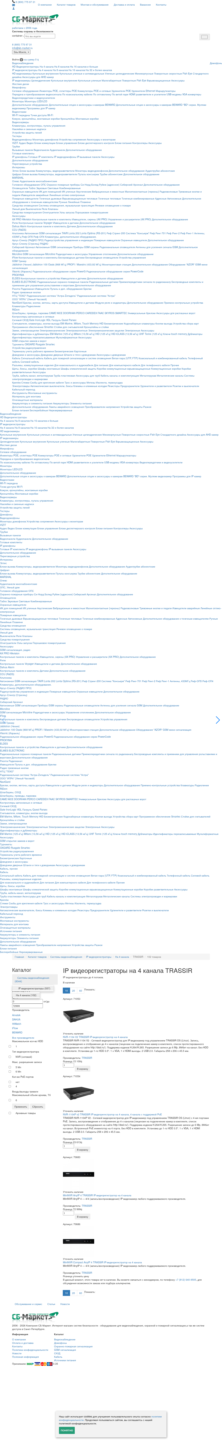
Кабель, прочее (9, 868)
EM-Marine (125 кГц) (61, 334)
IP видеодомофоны (65, 156)
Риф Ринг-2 (173, 233)
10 (66, 990)
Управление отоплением (102, 254)
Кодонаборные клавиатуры (139, 323)
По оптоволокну (102, 94)
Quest (65, 320)
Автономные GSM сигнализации (54, 247)
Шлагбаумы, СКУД (10, 792)
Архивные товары (26, 1113)
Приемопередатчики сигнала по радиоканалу (145, 281)
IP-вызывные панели (88, 156)
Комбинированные (70, 188)
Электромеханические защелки (106, 330)
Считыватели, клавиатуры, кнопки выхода (36, 323)
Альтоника (18, 233)
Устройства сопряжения (72, 139)
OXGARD (30, 344)
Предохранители (130, 386)
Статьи (51, 1304)
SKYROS (109, 313)
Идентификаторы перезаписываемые (33, 337)
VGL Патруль (53, 320)
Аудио (22, 143)
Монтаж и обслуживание (95, 4)
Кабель (16, 358)
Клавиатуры (19, 306)
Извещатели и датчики (66, 222)
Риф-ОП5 (27, 236)
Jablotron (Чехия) (22, 264)
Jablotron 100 (40, 264)
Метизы (91, 382)
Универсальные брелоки (142, 313)
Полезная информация (25, 1356)
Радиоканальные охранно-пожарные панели (62, 281)
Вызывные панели (22, 150)
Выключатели (33, 209)
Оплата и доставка (22, 1343)
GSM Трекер (19, 261)
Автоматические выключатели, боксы (51, 386)
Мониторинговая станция (116, 264)
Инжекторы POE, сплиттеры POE (58, 91)
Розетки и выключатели (186, 386)
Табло (32, 188)
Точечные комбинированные (138, 198)
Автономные (174, 198)
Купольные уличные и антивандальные (81, 73)
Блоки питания (123, 143)
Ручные (63, 202)
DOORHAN (69, 313)
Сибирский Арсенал (131, 184)
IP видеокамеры (21, 80)
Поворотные (129, 80)
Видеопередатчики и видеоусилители (33, 97)
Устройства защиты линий (27, 132)
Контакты (161, 4)
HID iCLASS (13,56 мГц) (124, 334)
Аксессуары (178, 80)
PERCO (80, 313)
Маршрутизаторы (166, 91)
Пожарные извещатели (25, 198)
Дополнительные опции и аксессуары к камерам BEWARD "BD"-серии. (156, 104)
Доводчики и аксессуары (26, 354)
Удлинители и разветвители (156, 386)
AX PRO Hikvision (22, 219)
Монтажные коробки (87, 118)
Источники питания (11, 931)
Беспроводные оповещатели (101, 257)
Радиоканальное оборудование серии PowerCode (114, 271)
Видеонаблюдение (22, 63)
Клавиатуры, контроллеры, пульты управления (38, 125)
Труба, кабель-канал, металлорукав (32, 375)
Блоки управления (66, 143)
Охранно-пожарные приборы (63, 184)
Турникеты (18, 344)
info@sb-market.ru (22, 48)
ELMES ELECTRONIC (24, 281)
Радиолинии (33, 306)
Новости (65, 1304)
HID (101, 323)
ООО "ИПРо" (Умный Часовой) (29, 299)
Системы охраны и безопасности (32, 31)
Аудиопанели (57, 150)
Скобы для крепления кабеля (47, 382)
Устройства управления (132, 257)
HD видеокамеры (22, 73)
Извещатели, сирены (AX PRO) (89, 219)
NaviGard (17, 302)
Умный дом (18, 209)
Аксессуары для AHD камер (38, 77)
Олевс (15, 181)
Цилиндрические (40, 80)
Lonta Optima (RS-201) (93, 233)
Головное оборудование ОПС (29, 184)
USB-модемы (174, 94)
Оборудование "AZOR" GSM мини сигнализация (163, 729)
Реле (44, 209)
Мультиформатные (67, 337)
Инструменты (19, 393)
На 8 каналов (61, 66)
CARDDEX (91, 313)
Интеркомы (18, 167)
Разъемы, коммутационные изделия (33, 365)
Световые (53, 188)
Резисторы (114, 386)
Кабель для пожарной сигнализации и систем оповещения (77, 358)
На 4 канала (47, 66)
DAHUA (16, 1019)
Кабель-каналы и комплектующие (120, 375)
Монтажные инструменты (42, 393)
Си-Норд (86, 184)
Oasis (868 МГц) (57, 264)
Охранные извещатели (25, 191)
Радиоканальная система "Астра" (96, 295)
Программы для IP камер (41, 108)
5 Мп (18, 1067)
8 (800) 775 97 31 (25, 2)
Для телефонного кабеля (155, 365)
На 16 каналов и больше (84, 66)
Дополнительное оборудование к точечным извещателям (176, 618)
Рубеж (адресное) (109, 184)
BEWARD (17, 1032)
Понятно (67, 1430)
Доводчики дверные (52, 354)
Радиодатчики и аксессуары (72, 254)
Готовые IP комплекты (40, 156)
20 (73, 990)
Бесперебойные (39, 410)
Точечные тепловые (109, 198)
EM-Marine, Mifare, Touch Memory (79, 323)
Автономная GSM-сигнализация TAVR (46, 233)
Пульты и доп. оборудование (66, 288)
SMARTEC (121, 313)
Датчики (71, 226)
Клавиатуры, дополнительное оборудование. (71, 236)
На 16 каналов (77, 70)
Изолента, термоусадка (109, 382)
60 (80, 990)
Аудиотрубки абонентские (160, 170)
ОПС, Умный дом (10, 587)
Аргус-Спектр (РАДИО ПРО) (28, 240)
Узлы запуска (66, 212)
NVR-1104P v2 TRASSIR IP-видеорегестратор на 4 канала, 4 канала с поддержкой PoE (112, 1114)
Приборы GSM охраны (86, 247)
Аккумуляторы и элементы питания (32, 403)
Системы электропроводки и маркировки (154, 896)
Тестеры (17, 136)
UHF (141, 334)
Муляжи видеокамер (160, 476)
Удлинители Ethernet (143, 91)
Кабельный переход (23, 389)
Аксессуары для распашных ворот (175, 313)
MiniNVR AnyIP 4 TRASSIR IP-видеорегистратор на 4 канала (97, 1195)
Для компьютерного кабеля (124, 365)
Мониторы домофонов (45, 139)
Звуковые (41, 188)
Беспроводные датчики (71, 257)
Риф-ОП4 (38, 236)
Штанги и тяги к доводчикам (80, 354)
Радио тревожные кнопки (26, 292)
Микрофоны (19, 87)
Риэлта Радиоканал (23, 288)
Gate (32, 320)
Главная (19, 956)
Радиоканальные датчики (103, 281)
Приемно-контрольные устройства (183, 302)
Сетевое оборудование (25, 91)
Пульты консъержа (88, 174)
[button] (218, 720)
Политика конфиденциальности (30, 1349)
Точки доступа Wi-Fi (42, 115)
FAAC (101, 313)
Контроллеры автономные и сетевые (33, 316)
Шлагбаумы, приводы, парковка (30, 313)
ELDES (16, 278)
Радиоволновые (169, 191)
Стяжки (25, 382)
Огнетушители (50, 212)
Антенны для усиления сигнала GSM (157, 247)
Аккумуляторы (61, 403)
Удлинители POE (121, 91)
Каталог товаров (66, 4)
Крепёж (16, 382)
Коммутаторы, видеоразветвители (55, 170)
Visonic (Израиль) (22, 271)
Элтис (15, 170)
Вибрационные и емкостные (108, 191)
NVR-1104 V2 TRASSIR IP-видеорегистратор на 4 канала (95, 1037)
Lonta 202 (74, 233)
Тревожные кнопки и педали (155, 608)
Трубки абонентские (111, 174)
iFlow (15, 257)
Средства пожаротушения (27, 212)
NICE (59, 313)
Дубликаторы (195, 334)
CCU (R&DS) (19, 229)
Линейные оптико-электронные (67, 195)
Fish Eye (187, 73)
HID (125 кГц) (103, 334)
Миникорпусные (144, 73)
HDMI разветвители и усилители (147, 94)
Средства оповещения (25, 205)
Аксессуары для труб (88, 375)
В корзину (82, 1068)
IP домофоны (20, 156)
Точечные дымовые (50, 198)
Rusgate (40, 344)
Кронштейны (68, 118)
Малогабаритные (111, 80)
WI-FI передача (21, 115)
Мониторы (18, 101)
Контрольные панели (31, 222)
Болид (94, 184)
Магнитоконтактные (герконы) (142, 191)
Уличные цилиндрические (119, 73)
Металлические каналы (170, 375)
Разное (147, 406)
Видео (30, 143)
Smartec (50, 344)
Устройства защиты (132, 406)
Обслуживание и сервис (28, 1304)
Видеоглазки (19, 111)
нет (17, 1082)
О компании (45, 4)
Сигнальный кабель (32, 358)
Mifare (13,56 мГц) (84, 334)
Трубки (16, 146)
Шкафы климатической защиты (78, 368)
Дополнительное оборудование (30, 104)
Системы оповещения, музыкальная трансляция (66, 205)
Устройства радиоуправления (29, 347)
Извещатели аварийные (35, 195)
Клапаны (53, 209)
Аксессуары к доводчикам (111, 354)
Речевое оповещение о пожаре (113, 205)
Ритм (15, 222)
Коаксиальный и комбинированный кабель (163, 358)
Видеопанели (41, 150)
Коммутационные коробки (166, 368)
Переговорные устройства (27, 163)
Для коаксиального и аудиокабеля (73, 365)
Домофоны (6, 514)
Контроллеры (140, 143)
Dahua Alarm (19, 226)
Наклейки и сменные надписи (29, 129)
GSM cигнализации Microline (39, 254)
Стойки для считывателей (68, 327)
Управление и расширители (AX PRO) (129, 219)
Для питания (101, 365)
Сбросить (37, 1106)
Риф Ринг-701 (158, 233)
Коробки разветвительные (158, 889)
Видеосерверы (20, 122)
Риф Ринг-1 (187, 233)
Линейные (74, 202)
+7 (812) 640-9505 (186, 1279)
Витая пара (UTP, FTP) (125, 358)
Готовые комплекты (23, 153)
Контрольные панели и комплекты (51, 219)
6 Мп (18, 1071)
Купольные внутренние (45, 73)
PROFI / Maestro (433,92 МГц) (84, 264)
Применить (20, 1106)
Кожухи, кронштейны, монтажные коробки (36, 118)
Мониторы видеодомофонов (91, 170)
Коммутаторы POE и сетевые (94, 91)
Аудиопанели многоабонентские (38, 181)
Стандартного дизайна (173, 434)
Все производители (23, 1037)
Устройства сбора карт (186, 323)
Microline (17, 254)
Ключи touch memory (175, 334)
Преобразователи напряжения (102, 406)
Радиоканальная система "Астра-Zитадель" (51, 295)
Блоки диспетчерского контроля (96, 143)
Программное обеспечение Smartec (32, 327)
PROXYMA (18, 275)
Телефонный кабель (178, 875)
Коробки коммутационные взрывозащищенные (124, 368)
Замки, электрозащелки (25, 330)
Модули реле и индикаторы (110, 302)
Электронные (132, 330)
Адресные (160, 198)
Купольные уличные (89, 80)
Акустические (83, 191)
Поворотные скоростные (168, 73)
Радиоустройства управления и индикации (68, 240)
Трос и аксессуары (75, 382)
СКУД (57, 1353)
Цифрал (17, 174)
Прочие (174, 365)
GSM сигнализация (65, 1349)
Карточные (80, 351)
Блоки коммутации (45, 143)
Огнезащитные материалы (27, 400)
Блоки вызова (27, 170)
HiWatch (16, 1023)
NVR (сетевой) (24, 1056)
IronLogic (40, 320)
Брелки (87, 288)
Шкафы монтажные (49, 368)
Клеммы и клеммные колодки (90, 386)
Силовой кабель (30, 361)
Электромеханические (52, 330)
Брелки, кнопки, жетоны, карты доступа (45, 302)
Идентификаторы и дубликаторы (30, 334)
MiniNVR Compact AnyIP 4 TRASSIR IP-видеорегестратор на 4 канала (102, 1262)
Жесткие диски (20, 84)
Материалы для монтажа (26, 396)
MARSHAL (18, 177)
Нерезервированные (60, 410)
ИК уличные (68, 191)
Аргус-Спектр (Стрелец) (25, 243)
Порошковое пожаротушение (91, 212)
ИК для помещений (50, 191)
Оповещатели (20, 188)
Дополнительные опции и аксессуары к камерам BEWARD (82, 104)
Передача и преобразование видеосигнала (37, 94)
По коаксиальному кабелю (77, 94)
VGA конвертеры (191, 94)
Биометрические (113, 323)
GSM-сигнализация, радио (15, 650)
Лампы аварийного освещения (66, 406)
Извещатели (42, 288)
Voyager (47, 222)
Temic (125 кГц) (154, 334)
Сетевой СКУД (20, 320)
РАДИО (44, 243)
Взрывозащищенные (158, 80)
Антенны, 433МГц (180, 681)
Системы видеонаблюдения (66, 956)
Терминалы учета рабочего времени (33, 351)
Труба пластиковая (64, 375)
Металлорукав (148, 375)
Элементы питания (81, 403)
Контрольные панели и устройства (40, 278)
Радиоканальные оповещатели (117, 247)
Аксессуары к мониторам (101, 139)
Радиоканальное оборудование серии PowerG (59, 271)
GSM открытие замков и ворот (29, 341)
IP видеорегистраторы (24, 70)
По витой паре (120, 94)
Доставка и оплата (124, 4)
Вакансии (145, 4)
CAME (52, 313)
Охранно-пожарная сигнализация (73, 1346)
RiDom (16, 309)
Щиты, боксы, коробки (24, 368)
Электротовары (21, 386)
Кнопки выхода (163, 323)
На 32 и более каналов (99, 70)
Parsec (72, 320)
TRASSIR (87, 1057)
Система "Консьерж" (137, 233)
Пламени (85, 202)
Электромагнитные (77, 330)
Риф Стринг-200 (116, 233)
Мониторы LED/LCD (36, 101)
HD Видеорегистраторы (25, 66)
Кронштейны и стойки (96, 327)
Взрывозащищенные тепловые (79, 198)
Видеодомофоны (22, 139)
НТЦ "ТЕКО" (19, 295)
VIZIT (15, 143)
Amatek (16, 1015)
